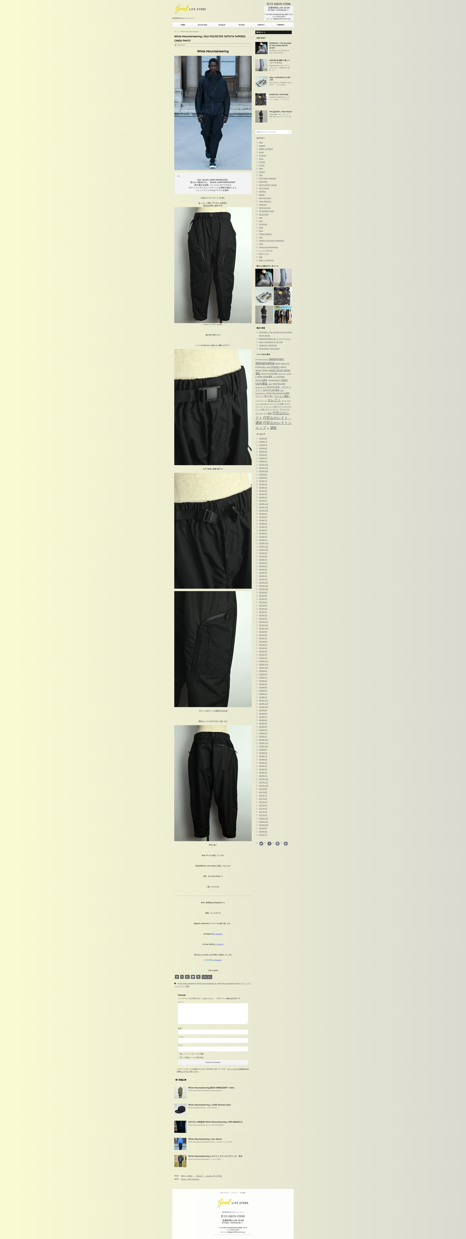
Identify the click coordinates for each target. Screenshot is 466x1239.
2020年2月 (263, 694)
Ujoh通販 (261, 383)
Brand (261, 152)
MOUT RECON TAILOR (268, 185)
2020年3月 (263, 691)
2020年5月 (263, 684)
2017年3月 (263, 809)
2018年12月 (263, 740)
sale (260, 218)
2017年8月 (263, 792)
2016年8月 (263, 831)
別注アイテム (264, 254)
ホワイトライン (272, 409)
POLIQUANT (264, 214)
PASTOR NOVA (264, 208)
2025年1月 (263, 501)
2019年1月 (263, 736)
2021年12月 (263, 622)
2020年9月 (263, 671)
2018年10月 (263, 746)
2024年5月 (263, 527)
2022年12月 (263, 583)
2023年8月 (263, 556)
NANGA (262, 195)
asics (261, 142)
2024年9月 (263, 514)
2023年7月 (263, 560)
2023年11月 (263, 546)
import (262, 172)
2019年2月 (263, 733)
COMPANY (280, 25)
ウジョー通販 (281, 396)
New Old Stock (265, 198)
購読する (261, 32)
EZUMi (261, 165)
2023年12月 (263, 543)
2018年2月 (263, 773)
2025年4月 (263, 491)
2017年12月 (263, 779)
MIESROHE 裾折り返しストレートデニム (279, 61)
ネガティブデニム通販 (276, 404)
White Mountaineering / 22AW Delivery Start (209, 1105)
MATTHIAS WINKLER (267, 178)
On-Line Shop (202, 25)
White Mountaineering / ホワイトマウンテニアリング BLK (215, 1156)
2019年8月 (263, 714)
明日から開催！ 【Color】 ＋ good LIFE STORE (201, 1176)
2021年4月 (263, 648)
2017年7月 (263, 795)
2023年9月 (263, 553)
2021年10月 (263, 628)
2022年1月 (263, 619)
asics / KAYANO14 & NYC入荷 (271, 342)
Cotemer (262, 155)
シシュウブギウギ (266, 250)
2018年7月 (263, 756)
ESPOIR (262, 162)
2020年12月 (263, 661)
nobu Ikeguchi (265, 201)
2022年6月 (263, 602)
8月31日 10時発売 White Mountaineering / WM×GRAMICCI (215, 1122)
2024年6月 (263, 524)
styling (280, 376)
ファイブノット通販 (270, 407)
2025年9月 (263, 474)
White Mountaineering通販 (278, 393)
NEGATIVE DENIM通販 (269, 374)
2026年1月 (263, 461)
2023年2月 (263, 576)
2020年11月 (263, 664)
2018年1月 (263, 776)
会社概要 (242, 1193)
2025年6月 (263, 484)
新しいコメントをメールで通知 (192, 1054)
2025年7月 (263, 481)
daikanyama (265, 363)
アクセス (234, 1193)
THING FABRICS (265, 234)
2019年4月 (263, 727)
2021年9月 (263, 632)
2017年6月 (263, 799)
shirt (274, 377)
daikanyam (276, 359)
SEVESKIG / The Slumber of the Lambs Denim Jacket (280, 45)
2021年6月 (263, 641)
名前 (180, 1028)
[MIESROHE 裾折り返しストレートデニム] (283, 278)
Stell (261, 231)
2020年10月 (263, 668)
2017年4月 (263, 805)
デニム (284, 401)
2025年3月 (263, 494)
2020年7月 (263, 678)
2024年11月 (263, 507)
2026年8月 (263, 438)
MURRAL (262, 191)
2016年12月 (263, 818)
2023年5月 (263, 566)
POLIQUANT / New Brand (280, 111)
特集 (260, 257)
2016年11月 (263, 822)
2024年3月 (263, 533)
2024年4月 (263, 530)
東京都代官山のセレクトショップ (233, 1212)
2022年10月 (263, 589)
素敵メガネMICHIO (266, 260)
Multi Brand (264, 188)
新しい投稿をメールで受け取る (192, 1057)
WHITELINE (279, 383)
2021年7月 (263, 638)
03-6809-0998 (280, 4)
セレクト (274, 400)
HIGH (261, 169)
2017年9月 (263, 789)
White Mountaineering (187, 983)
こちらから (218, 934)
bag (256, 359)
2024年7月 (263, 520)
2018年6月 (263, 759)
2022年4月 (263, 609)
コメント (181, 1002)
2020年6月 (263, 681)
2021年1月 (263, 658)
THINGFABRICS (274, 380)
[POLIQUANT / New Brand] (264, 315)
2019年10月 (263, 707)
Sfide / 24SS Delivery (190, 1179)
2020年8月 (263, 674)
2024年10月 (263, 510)
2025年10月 (263, 471)
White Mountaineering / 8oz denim (205, 1139)
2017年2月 (263, 812)
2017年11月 (263, 782)
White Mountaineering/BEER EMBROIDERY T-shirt (211, 1087)
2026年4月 (263, 451)
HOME (183, 25)
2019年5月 (263, 723)
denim (277, 364)
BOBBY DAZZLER (266, 149)
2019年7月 (263, 717)
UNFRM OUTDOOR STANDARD (271, 241)
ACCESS (241, 25)
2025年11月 (263, 468)
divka (261, 159)
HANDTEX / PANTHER (278, 94)
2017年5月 (263, 802)
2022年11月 (263, 586)
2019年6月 (263, 720)
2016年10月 (263, 825)
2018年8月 (263, 753)
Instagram (221, 25)
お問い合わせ (224, 1193)
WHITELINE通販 (271, 390)
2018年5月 (263, 763)
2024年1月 (263, 540)
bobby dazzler (263, 359)
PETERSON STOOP (266, 211)
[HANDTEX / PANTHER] (283, 296)
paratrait (263, 205)
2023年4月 (263, 569)
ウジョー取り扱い (264, 396)
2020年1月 (263, 697)
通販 (273, 427)
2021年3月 (263, 651)
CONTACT (261, 25)
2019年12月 (263, 700)
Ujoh (261, 237)
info (260, 175)
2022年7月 (263, 599)
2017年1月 (263, 815)
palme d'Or (282, 374)
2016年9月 (263, 828)
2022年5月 (263, 605)
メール (181, 1037)
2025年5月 (263, 488)
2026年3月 (263, 455)
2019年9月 (263, 710)
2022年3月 (263, 612)
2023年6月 (263, 563)
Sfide (261, 228)
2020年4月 (263, 687)
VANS (261, 244)
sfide (259, 376)
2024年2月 (263, 537)
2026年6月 (263, 445)
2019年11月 (263, 704)
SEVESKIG (263, 224)
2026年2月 (263, 458)
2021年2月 (263, 655)
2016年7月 (263, 835)
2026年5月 (263, 448)
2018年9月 (263, 750)
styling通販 (261, 380)
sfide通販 (268, 376)
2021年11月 (263, 625)
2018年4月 (263, 766)
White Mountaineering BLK (228, 983)
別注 (268, 428)
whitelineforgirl (260, 387)
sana (261, 221)
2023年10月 (263, 550)
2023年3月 (263, 573)
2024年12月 (263, 504)
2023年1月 (263, 579)
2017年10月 (263, 786)
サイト (180, 1045)
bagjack (262, 146)
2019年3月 (263, 730)
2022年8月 (263, 596)
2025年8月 (263, 478)
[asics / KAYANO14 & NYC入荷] (264, 296)
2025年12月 (263, 465)
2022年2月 (263, 615)
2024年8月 (263, 517)
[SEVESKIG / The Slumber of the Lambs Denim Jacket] (264, 278)
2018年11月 (263, 743)
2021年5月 (263, 645)
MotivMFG (263, 182)
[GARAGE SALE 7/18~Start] (283, 315)
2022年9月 (263, 592)
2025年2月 (263, 497)
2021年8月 (263, 635)
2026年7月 (263, 442)
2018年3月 (263, 769)
